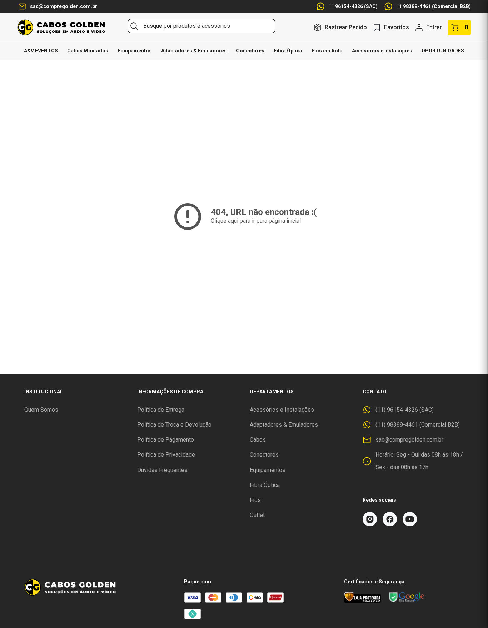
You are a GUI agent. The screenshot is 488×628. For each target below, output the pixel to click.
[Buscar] (134, 26)
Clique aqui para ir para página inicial (256, 220)
